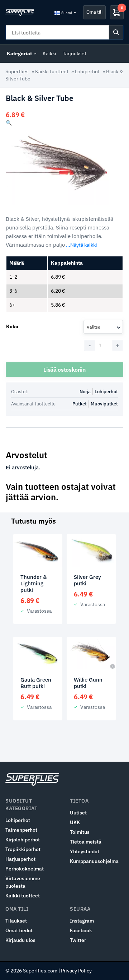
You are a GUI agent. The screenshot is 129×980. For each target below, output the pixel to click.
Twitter (78, 940)
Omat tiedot (19, 930)
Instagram (82, 921)
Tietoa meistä (85, 842)
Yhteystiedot (84, 851)
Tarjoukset (74, 53)
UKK (75, 822)
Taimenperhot (21, 830)
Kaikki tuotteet (51, 71)
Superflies (17, 71)
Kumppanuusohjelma (94, 861)
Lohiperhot (87, 71)
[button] (9, 123)
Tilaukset (16, 921)
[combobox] (103, 327)
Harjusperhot (20, 859)
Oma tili (94, 12)
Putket (79, 404)
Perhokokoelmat (24, 868)
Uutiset (78, 812)
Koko (12, 326)
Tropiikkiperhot (22, 849)
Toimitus (80, 832)
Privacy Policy (76, 970)
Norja (85, 392)
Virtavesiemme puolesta (22, 882)
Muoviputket (104, 404)
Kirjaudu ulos (20, 940)
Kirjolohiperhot (22, 839)
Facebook (81, 930)
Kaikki (49, 53)
